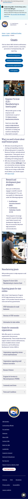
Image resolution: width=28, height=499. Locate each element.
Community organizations (14, 65)
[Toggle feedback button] (26, 245)
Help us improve (26, 252)
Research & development (14, 60)
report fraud (10, 173)
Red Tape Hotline (9, 469)
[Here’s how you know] (14, 2)
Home (3, 33)
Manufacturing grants (14, 55)
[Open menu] (26, 24)
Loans (8, 33)
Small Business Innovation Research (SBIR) (14, 203)
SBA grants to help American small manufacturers (12, 125)
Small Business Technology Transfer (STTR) (15, 210)
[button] (24, 495)
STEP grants (14, 70)
